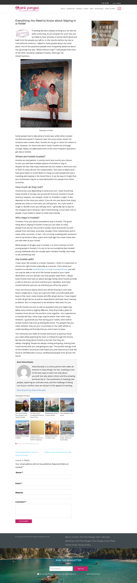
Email (18, 483)
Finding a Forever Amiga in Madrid (22, 437)
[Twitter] (103, 3)
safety (37, 443)
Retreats (106, 537)
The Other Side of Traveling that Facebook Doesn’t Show (37, 415)
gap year (32, 443)
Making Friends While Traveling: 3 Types (51, 437)
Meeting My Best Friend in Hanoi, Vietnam (51, 414)
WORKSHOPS (70, 8)
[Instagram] (107, 3)
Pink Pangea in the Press (103, 541)
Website (19, 492)
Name (19, 472)
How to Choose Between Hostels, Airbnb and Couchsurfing (67, 438)
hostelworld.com (60, 269)
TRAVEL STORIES (110, 8)
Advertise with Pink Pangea (78, 541)
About (63, 8)
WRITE (91, 8)
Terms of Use (71, 545)
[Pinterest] (105, 3)
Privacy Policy (84, 545)
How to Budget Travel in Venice (66, 414)
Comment (20, 502)
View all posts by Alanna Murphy (31, 390)
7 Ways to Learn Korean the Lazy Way (57, 452)
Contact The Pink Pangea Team (86, 537)
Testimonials (99, 8)
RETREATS (79, 8)
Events (86, 8)
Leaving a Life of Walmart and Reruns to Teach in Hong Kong (36, 438)
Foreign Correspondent (23, 443)
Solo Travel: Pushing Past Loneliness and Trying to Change (21, 415)
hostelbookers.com (41, 269)
